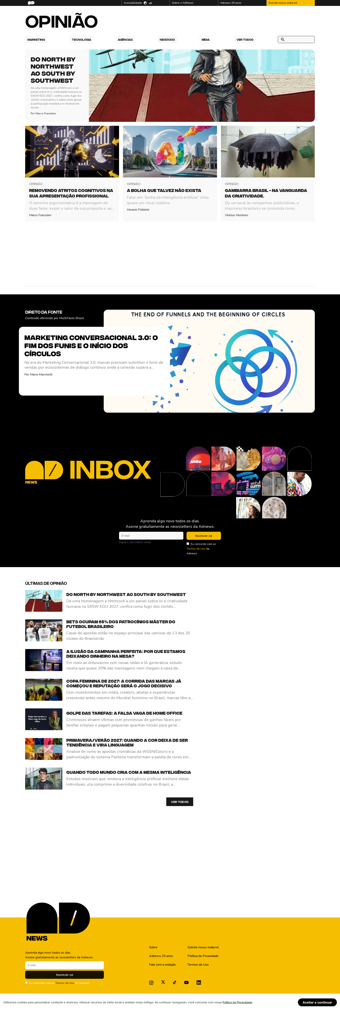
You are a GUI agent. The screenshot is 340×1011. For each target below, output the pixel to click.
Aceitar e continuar (317, 1002)
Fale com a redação (162, 964)
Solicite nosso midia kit (203, 947)
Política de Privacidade (203, 956)
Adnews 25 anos (161, 956)
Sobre (153, 947)
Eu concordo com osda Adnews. (201, 548)
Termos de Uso (196, 549)
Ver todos (179, 801)
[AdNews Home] (30, 3)
